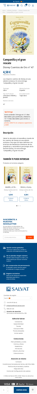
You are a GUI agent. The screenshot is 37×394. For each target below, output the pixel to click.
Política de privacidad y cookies (18, 366)
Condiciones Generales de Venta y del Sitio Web (18, 364)
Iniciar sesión (18, 333)
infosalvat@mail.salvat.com (15, 305)
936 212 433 (10, 309)
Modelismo (18, 346)
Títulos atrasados (18, 331)
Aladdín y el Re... (10, 187)
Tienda (18, 326)
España (17, 1)
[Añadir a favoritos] (32, 390)
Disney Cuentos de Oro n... (11, 191)
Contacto (19, 362)
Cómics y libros (19, 344)
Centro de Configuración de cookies (18, 371)
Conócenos (18, 321)
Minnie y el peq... (26, 187)
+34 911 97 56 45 (12, 302)
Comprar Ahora (10, 199)
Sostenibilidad (18, 324)
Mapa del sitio (18, 369)
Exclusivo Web (18, 328)
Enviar (30, 237)
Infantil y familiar (18, 351)
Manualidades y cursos (18, 342)
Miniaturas (18, 348)
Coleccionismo (18, 353)
